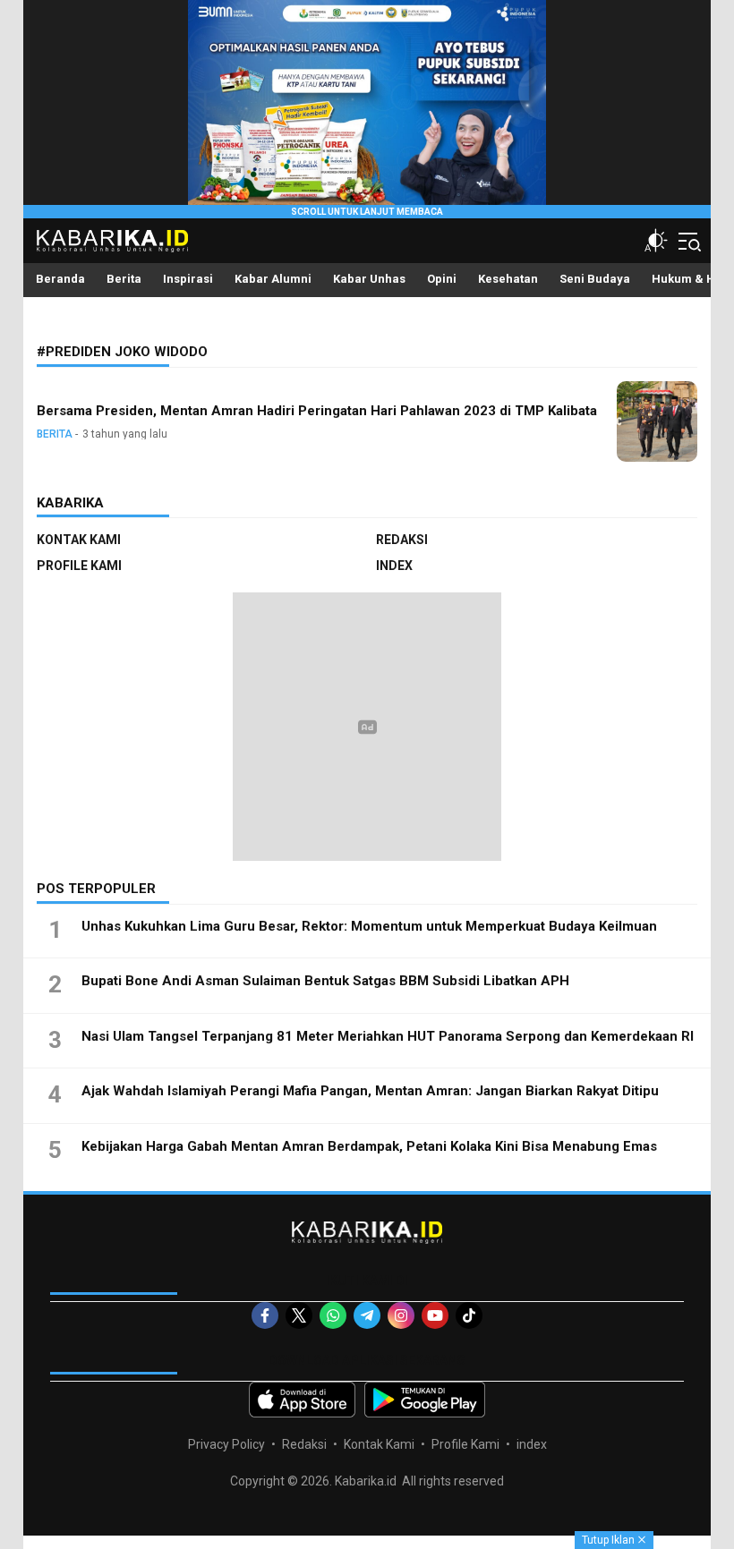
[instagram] (401, 1315)
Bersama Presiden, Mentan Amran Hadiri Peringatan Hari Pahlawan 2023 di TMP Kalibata (317, 411)
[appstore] (302, 1399)
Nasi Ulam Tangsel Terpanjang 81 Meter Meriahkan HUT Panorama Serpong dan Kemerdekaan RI (387, 1036)
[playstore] (424, 1399)
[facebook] (265, 1315)
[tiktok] (469, 1315)
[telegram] (367, 1315)
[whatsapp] (333, 1315)
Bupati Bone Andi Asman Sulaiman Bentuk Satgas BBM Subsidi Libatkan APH (325, 981)
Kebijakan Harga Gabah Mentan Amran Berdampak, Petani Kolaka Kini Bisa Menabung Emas (369, 1146)
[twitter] (299, 1315)
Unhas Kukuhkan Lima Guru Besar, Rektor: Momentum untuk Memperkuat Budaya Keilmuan (369, 926)
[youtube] (435, 1315)
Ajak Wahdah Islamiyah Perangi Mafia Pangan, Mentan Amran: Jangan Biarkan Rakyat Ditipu (370, 1091)
